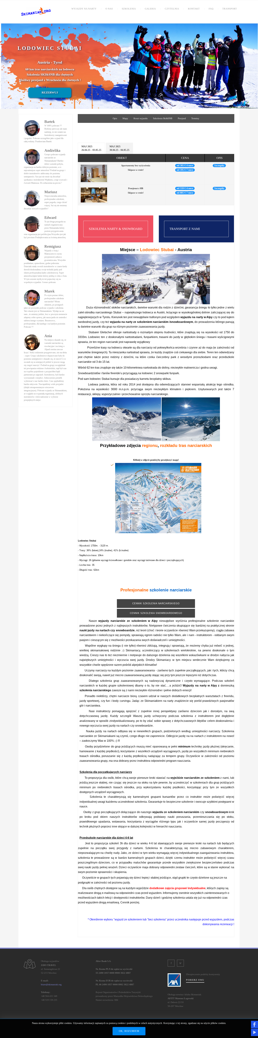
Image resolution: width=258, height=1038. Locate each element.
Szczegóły (219, 165)
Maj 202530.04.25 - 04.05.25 (119, 148)
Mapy (125, 118)
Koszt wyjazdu (141, 118)
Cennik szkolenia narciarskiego (156, 603)
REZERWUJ (50, 92)
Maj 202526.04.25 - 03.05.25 (91, 148)
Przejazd (182, 118)
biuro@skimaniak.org (51, 984)
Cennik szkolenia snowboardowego (156, 613)
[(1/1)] (158, 498)
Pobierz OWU (195, 980)
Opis (115, 118)
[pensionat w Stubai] (94, 194)
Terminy (195, 118)
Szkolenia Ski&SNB (162, 118)
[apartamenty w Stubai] (94, 173)
